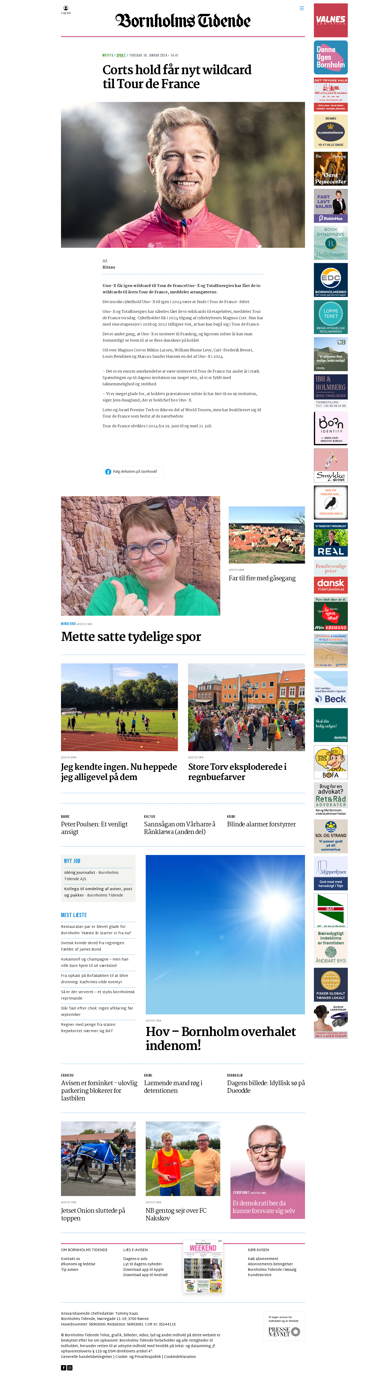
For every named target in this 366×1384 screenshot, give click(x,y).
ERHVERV (67, 1075)
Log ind (66, 13)
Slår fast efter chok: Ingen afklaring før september (97, 1011)
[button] (302, 8)
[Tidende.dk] (183, 20)
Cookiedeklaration (180, 1357)
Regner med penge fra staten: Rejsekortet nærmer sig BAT (88, 1028)
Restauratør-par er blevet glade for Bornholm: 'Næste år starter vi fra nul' (96, 930)
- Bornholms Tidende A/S (91, 876)
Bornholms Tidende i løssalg (272, 1270)
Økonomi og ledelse (78, 1264)
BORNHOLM (235, 1075)
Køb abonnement (263, 1259)
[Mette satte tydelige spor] (140, 556)
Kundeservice (260, 1275)
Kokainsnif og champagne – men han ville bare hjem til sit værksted (94, 962)
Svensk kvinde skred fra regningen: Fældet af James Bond (93, 946)
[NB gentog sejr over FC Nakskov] (183, 1159)
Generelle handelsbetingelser (86, 1357)
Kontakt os (70, 1259)
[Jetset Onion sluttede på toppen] (98, 1159)
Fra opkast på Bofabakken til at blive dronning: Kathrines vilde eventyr (94, 979)
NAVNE (65, 817)
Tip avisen (69, 1270)
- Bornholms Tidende (98, 892)
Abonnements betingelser (270, 1264)
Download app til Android (145, 1275)
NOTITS (108, 55)
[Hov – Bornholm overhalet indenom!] (225, 934)
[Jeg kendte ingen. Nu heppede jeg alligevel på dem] (119, 707)
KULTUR (149, 817)
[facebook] (63, 1368)
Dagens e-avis (135, 1259)
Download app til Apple (143, 1270)
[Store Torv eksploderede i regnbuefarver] (246, 707)
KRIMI (231, 817)
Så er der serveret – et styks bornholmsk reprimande (98, 995)
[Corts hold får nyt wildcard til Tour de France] (183, 175)
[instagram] (69, 1368)
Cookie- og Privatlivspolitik (138, 1357)
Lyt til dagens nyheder (142, 1264)
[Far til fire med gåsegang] (267, 535)
